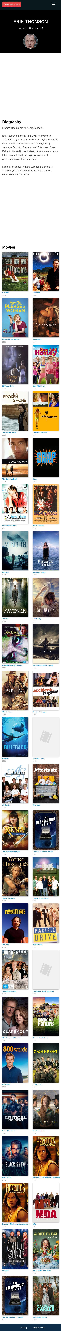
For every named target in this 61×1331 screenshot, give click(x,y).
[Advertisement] (30, 84)
